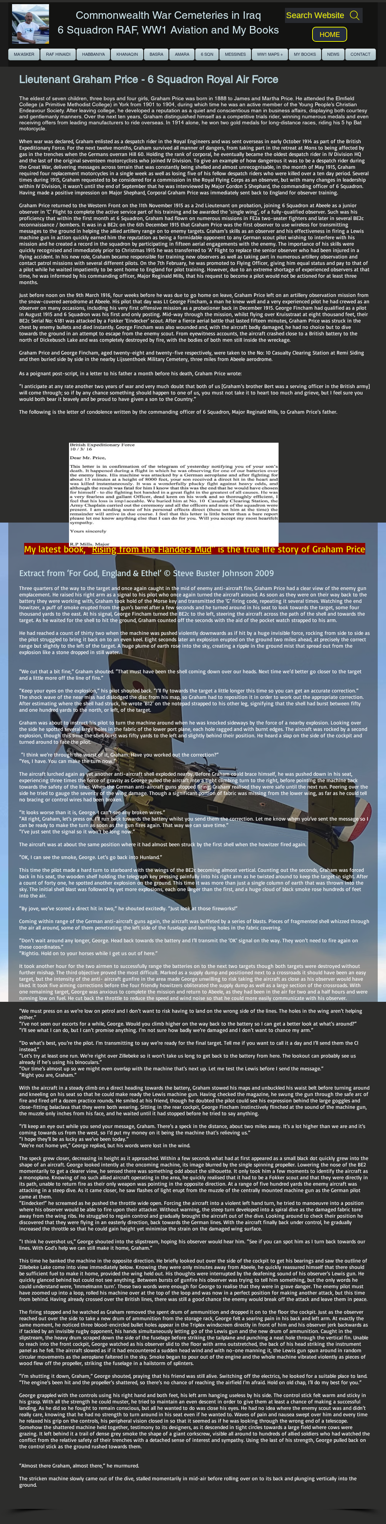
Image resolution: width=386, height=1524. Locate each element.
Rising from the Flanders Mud (151, 549)
